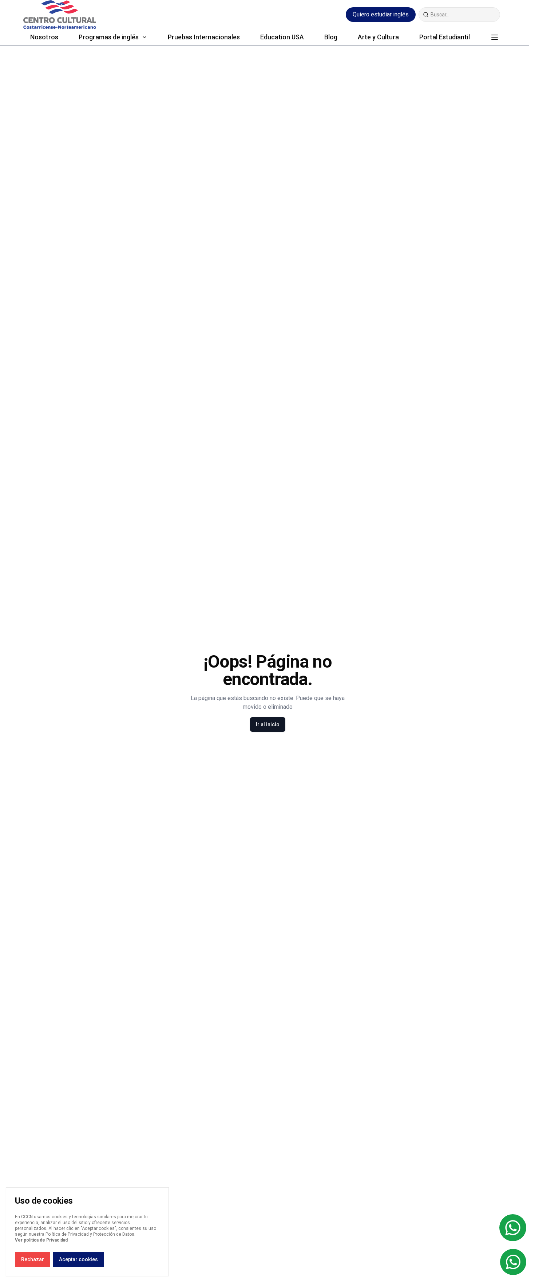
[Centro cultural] (59, 14)
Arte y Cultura (378, 37)
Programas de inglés (109, 37)
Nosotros (44, 37)
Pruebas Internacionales (204, 37)
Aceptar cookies (78, 1259)
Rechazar (32, 1259)
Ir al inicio (268, 724)
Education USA (282, 37)
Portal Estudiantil (444, 37)
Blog (330, 37)
